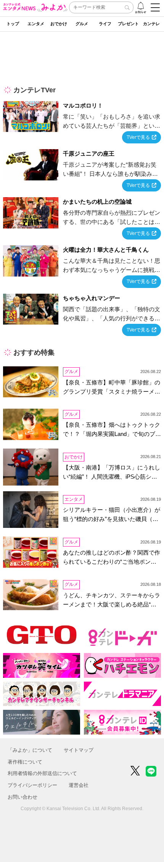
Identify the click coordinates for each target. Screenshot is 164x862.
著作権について (25, 762)
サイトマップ (78, 750)
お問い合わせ (22, 797)
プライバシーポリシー (32, 785)
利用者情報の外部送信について (42, 773)
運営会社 (78, 785)
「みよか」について (30, 750)
